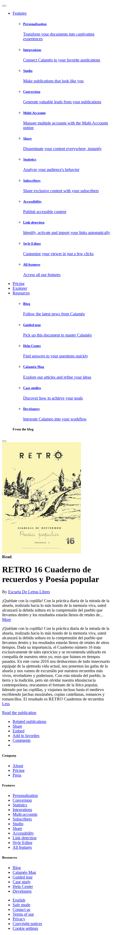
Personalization (25, 795)
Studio (18, 824)
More (6, 619)
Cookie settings (25, 928)
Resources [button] (21, 293)
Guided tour (23, 877)
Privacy (19, 919)
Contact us (21, 909)
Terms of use (23, 914)
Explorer (20, 288)
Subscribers (22, 819)
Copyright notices (27, 923)
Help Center (23, 886)
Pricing (18, 283)
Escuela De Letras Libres (29, 592)
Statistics (20, 805)
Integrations (22, 809)
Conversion (22, 800)
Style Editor (22, 842)
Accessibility (23, 833)
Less (6, 704)
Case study (22, 882)
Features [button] (20, 13)
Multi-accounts (25, 814)
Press (17, 775)
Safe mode (21, 905)
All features (22, 847)
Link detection (25, 838)
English (19, 900)
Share (17, 828)
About (18, 765)
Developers (22, 891)
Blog (17, 867)
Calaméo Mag (24, 872)
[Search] (4, 441)
